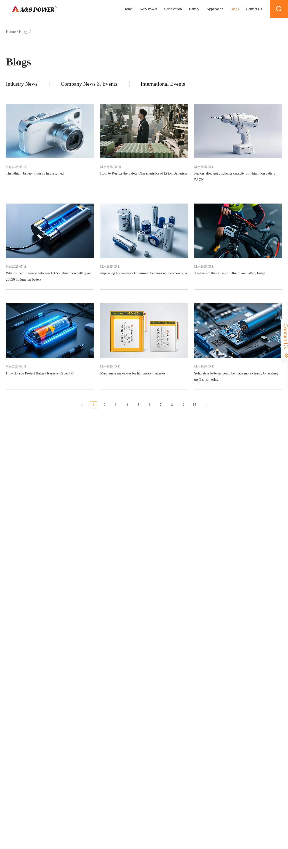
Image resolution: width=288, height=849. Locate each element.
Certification (173, 9)
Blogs (234, 9)
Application (215, 9)
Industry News (21, 84)
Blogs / (25, 31)
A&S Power (148, 9)
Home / (12, 31)
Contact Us (254, 9)
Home (128, 9)
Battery (194, 9)
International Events (163, 84)
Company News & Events (89, 84)
